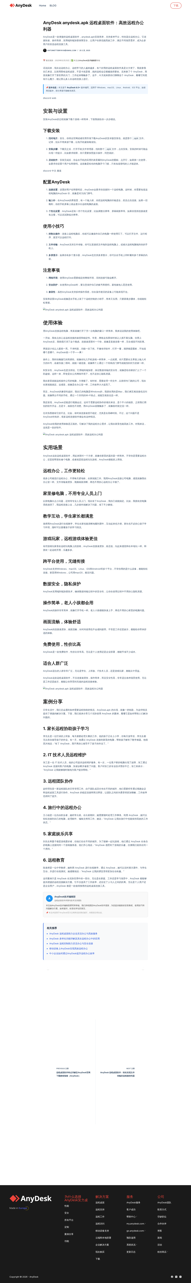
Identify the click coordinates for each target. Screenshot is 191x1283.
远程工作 (100, 1216)
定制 (66, 1227)
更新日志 (131, 1251)
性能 (66, 1205)
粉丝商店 (161, 1251)
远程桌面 (100, 1202)
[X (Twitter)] (176, 1277)
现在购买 (100, 1251)
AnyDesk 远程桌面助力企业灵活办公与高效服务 (73, 933)
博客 (159, 1230)
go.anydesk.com (135, 1230)
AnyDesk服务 (133, 1202)
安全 (66, 1212)
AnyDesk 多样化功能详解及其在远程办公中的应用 (74, 938)
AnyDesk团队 (164, 1202)
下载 (175, 5)
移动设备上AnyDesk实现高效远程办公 (68, 948)
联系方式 (161, 1209)
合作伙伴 (161, 1223)
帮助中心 (131, 1216)
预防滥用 (131, 1237)
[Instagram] (180, 1277)
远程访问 (100, 1223)
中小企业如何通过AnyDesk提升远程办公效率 (72, 953)
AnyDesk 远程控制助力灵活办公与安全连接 (71, 943)
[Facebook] (172, 1277)
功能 (66, 1241)
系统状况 (131, 1244)
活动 (159, 1244)
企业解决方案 (102, 1244)
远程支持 (100, 1209)
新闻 (159, 1237)
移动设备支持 (102, 1230)
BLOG (53, 5)
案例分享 (68, 1234)
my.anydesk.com (135, 1223)
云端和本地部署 (103, 1237)
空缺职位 (161, 1216)
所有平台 (68, 1220)
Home (42, 5)
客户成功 (131, 1209)
